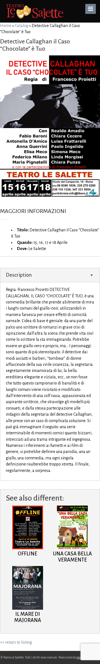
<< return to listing (16, 642)
